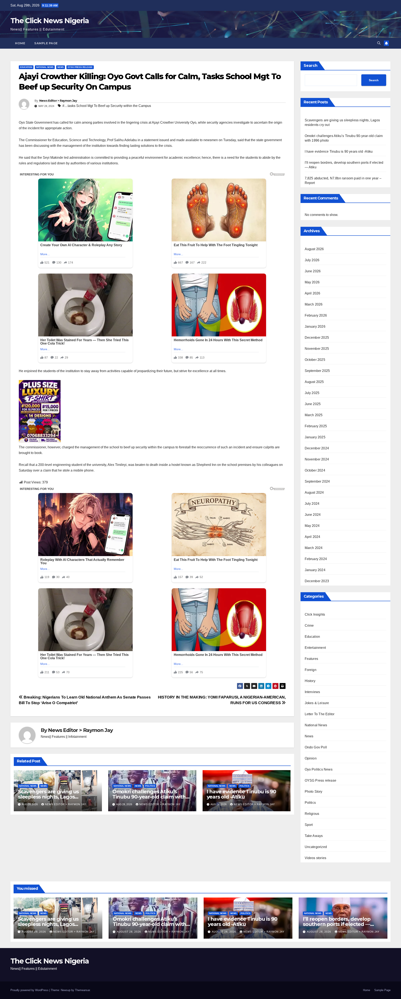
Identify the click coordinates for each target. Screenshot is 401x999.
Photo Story (313, 791)
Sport (309, 825)
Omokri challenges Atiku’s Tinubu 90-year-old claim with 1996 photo (149, 797)
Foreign (310, 670)
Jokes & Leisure (317, 703)
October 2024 (315, 470)
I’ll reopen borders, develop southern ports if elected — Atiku (336, 924)
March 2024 (314, 548)
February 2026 (316, 315)
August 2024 (314, 492)
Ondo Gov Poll (316, 747)
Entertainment (315, 647)
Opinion (311, 758)
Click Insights (315, 614)
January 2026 (315, 326)
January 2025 (315, 437)
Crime (309, 625)
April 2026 (312, 293)
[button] (379, 43)
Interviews (312, 692)
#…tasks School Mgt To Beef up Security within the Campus (106, 106)
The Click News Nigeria (49, 20)
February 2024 (316, 559)
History (310, 681)
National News (44, 67)
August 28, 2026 (129, 931)
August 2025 (314, 382)
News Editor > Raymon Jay (58, 101)
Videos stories (315, 858)
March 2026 (314, 304)
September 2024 (317, 481)
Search (310, 65)
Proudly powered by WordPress (29, 990)
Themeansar (82, 990)
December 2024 (317, 448)
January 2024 (315, 570)
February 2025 (316, 426)
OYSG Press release (80, 67)
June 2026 (313, 271)
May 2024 (312, 525)
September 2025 (317, 371)
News (60, 67)
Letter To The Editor (320, 714)
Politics (150, 786)
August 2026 (314, 249)
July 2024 (312, 503)
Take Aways (314, 836)
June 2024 (313, 514)
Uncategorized (316, 847)
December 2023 (317, 581)
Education (26, 67)
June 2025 (313, 404)
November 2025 (317, 348)
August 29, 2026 (34, 931)
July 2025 (312, 393)
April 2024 (312, 537)
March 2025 (314, 415)
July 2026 (312, 260)
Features (311, 659)
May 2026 (312, 282)
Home (20, 43)
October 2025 (315, 359)
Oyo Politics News (318, 769)
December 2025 (317, 337)
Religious (312, 813)
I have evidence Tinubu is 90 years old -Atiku (241, 794)
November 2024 (317, 459)
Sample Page (46, 43)
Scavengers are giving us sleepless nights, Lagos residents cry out (48, 797)
